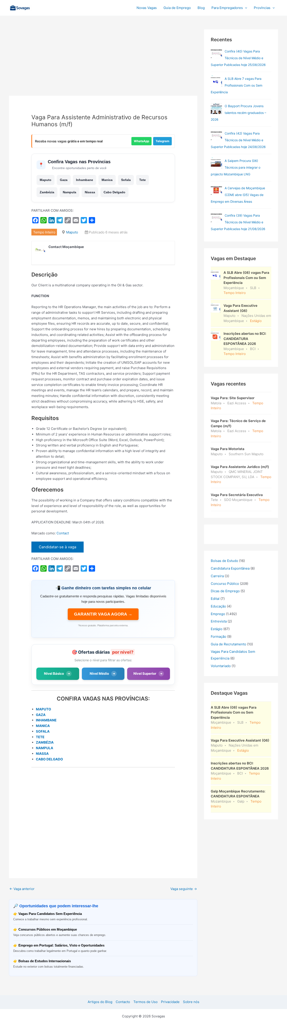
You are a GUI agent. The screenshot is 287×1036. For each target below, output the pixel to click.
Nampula (69, 192)
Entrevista (219, 621)
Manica (107, 180)
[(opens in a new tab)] (216, 53)
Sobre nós (191, 1002)
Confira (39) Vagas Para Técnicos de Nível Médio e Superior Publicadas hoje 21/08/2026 (238, 222)
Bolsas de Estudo (224, 561)
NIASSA (42, 753)
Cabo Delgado (114, 192)
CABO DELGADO (49, 759)
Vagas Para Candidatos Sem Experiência (50, 914)
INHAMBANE (46, 720)
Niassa (90, 192)
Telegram (162, 141)
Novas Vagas (147, 8)
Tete (142, 180)
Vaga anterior (22, 889)
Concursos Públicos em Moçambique (47, 929)
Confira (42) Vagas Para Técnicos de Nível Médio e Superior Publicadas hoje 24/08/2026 (238, 140)
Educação (218, 606)
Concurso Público (225, 583)
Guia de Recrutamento (228, 644)
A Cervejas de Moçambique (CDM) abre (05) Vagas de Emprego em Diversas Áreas (238, 194)
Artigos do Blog (100, 1002)
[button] (245, 8)
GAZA (41, 715)
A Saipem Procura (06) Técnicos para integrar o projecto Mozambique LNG (235, 167)
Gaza (63, 180)
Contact (63, 533)
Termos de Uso (145, 1002)
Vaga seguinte (183, 889)
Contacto (123, 1002)
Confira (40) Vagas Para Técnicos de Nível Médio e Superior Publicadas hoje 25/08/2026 (238, 58)
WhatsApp (141, 141)
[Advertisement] (103, 62)
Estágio (216, 629)
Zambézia (47, 192)
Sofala (126, 180)
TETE (40, 737)
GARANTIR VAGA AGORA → (103, 614)
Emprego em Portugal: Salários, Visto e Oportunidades (61, 945)
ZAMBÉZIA (45, 742)
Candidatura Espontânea (230, 568)
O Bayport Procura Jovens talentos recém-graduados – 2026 (238, 112)
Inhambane (84, 180)
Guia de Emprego (177, 8)
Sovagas (44, 7)
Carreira (217, 576)
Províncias (262, 8)
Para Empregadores (227, 8)
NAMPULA (44, 748)
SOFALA (43, 731)
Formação (218, 636)
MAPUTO (43, 709)
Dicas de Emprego (225, 591)
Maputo (45, 180)
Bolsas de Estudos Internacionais (44, 961)
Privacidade (170, 1002)
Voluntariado (221, 666)
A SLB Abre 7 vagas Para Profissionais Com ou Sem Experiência (236, 85)
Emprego (218, 614)
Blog (201, 8)
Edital (215, 598)
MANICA (43, 726)
